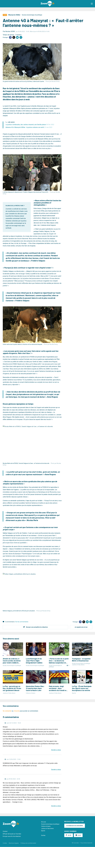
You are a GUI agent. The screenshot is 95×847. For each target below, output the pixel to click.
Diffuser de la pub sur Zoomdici (12, 834)
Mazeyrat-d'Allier (14, 15)
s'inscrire (17, 711)
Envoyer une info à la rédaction (12, 836)
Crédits (5, 843)
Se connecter (7, 711)
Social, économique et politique (32, 15)
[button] (91, 3)
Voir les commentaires (21, 621)
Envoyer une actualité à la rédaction (37, 627)
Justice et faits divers (47, 828)
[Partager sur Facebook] (10, 37)
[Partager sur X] (13, 37)
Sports (43, 830)
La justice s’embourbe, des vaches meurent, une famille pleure (30, 124)
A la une (43, 822)
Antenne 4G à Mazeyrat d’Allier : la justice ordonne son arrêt (29, 127)
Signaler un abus (56, 750)
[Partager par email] (17, 37)
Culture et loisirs (46, 826)
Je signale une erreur (81, 627)
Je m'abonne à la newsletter (74, 825)
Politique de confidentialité (28, 843)
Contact (5, 831)
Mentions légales (14, 843)
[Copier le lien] (20, 37)
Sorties (43, 835)
